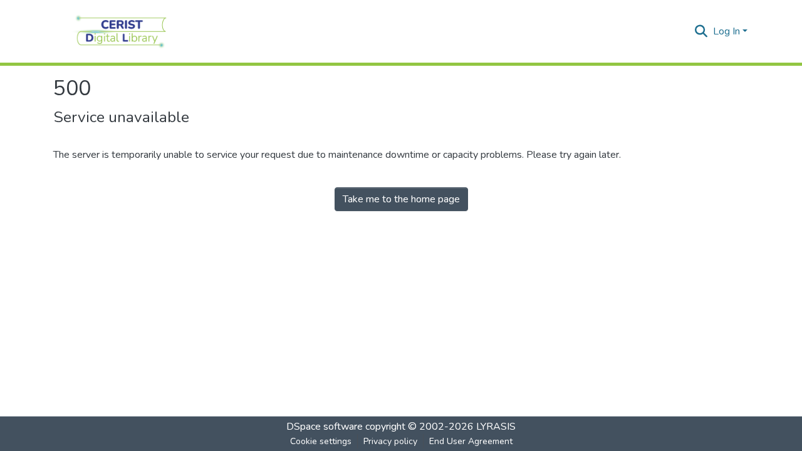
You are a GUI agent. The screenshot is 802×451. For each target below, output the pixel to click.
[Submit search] (701, 31)
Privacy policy (390, 441)
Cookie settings (321, 441)
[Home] (121, 31)
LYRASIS (496, 426)
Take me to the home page (401, 199)
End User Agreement (471, 441)
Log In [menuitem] (726, 31)
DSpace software (324, 426)
